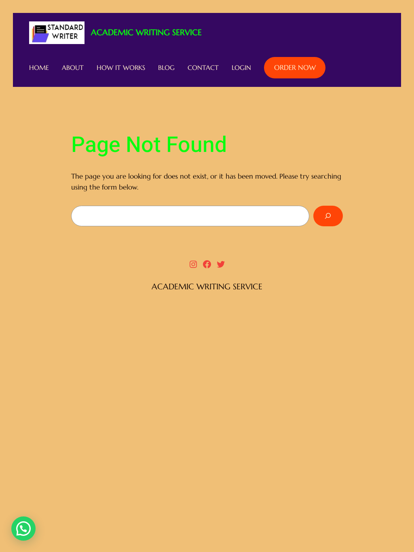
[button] (23, 528)
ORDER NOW (295, 67)
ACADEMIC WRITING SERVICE (146, 32)
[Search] (328, 216)
